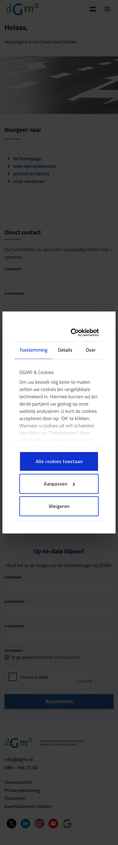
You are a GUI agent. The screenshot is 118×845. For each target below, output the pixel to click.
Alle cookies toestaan (59, 461)
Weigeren (59, 506)
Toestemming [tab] (33, 350)
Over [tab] (91, 350)
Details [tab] (65, 350)
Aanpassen (55, 484)
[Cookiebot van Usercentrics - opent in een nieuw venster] (76, 332)
